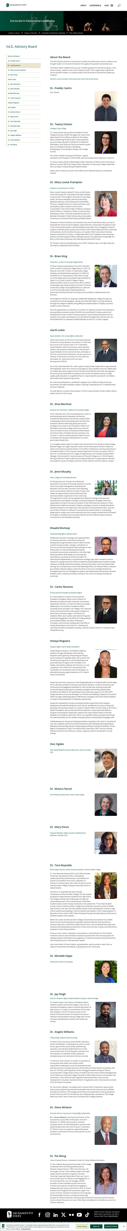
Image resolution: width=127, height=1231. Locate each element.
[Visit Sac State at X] (63, 1215)
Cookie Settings (82, 1226)
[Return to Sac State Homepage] (26, 5)
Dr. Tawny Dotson (14, 65)
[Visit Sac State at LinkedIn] (56, 1215)
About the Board (14, 56)
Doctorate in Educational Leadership (53, 33)
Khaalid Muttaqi (13, 93)
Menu (115, 5)
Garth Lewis (12, 79)
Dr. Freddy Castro (14, 61)
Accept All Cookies (111, 1226)
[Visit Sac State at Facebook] (40, 1215)
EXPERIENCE (95, 5)
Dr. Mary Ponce (13, 117)
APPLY (84, 5)
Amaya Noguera (13, 103)
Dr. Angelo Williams (14, 135)
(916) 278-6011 (113, 1216)
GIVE (106, 5)
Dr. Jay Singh (12, 131)
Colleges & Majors (14, 33)
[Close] (124, 1226)
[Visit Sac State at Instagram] (48, 1215)
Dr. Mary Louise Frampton (17, 70)
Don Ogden (12, 107)
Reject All (96, 1226)
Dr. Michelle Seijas (14, 126)
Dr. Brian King (12, 75)
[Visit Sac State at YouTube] (79, 1215)
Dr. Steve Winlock (14, 140)
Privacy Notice (26, 1229)
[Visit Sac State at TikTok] (87, 1215)
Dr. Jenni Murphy (14, 89)
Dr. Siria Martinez (14, 84)
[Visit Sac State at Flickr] (71, 1215)
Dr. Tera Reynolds (14, 121)
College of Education (31, 33)
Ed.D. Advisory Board (76, 33)
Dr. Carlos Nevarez (14, 98)
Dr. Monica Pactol (14, 112)
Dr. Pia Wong (12, 145)
